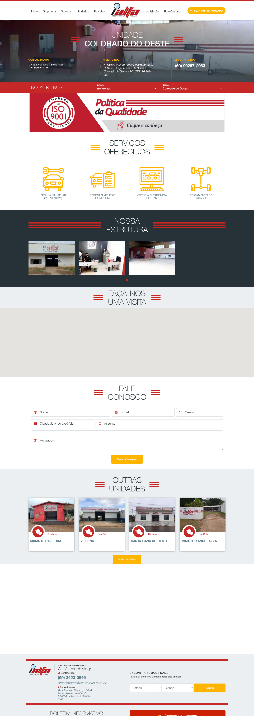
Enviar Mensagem (127, 459)
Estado (100, 85)
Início (34, 11)
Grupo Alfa (49, 11)
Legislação (152, 11)
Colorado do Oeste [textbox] (175, 88)
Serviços (66, 11)
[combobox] (127, 88)
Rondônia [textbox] (103, 88)
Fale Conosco (172, 11)
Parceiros (100, 11)
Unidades (83, 11)
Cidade (166, 85)
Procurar (209, 687)
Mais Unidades (127, 559)
